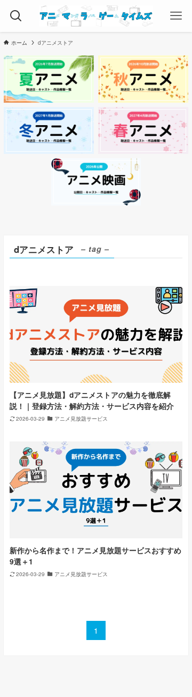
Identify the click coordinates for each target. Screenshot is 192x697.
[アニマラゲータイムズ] (96, 16)
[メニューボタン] (176, 16)
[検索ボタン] (16, 16)
